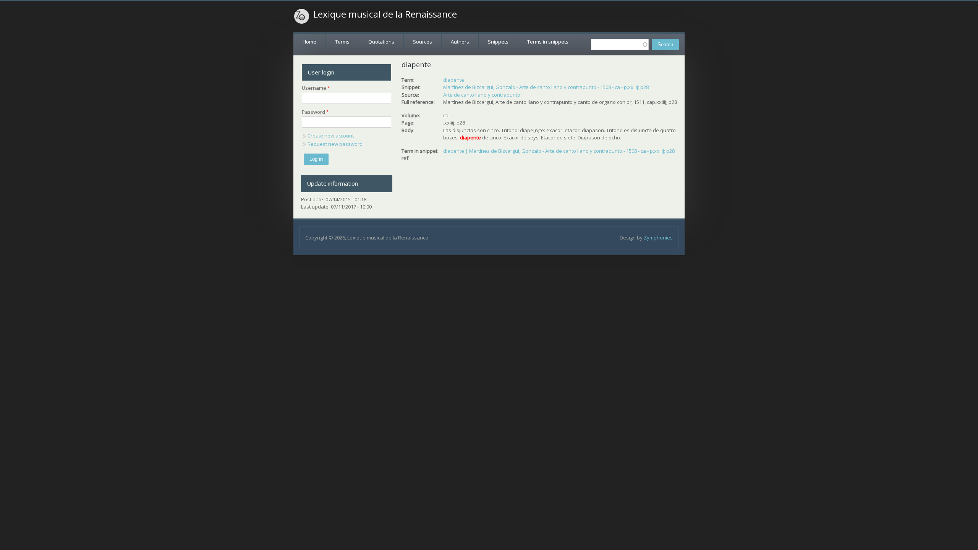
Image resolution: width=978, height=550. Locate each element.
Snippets (498, 41)
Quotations (381, 41)
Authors (460, 41)
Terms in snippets (547, 41)
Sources (422, 41)
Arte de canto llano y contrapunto (481, 94)
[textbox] (620, 44)
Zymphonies (658, 237)
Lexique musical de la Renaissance (385, 14)
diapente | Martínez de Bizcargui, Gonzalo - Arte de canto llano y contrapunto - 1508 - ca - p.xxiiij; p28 (559, 150)
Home (309, 41)
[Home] (301, 16)
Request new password (335, 144)
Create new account (331, 135)
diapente (453, 79)
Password (315, 111)
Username (316, 87)
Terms (342, 41)
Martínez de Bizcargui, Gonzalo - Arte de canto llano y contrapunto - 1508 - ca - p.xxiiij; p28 (546, 87)
